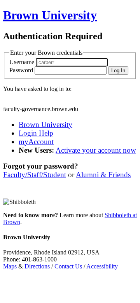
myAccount (36, 142)
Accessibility (102, 266)
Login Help (36, 133)
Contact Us (68, 266)
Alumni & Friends (103, 175)
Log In (118, 70)
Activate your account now (96, 150)
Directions (37, 266)
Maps (10, 266)
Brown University (45, 124)
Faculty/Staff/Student (34, 175)
